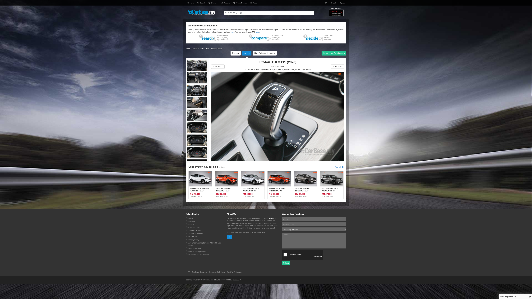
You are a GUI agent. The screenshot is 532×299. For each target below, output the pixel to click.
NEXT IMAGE (338, 66)
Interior (247, 53)
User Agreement (194, 248)
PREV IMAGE (218, 66)
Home (192, 3)
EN (326, 3)
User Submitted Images (264, 53)
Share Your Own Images (334, 53)
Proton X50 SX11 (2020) (277, 62)
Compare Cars (194, 227)
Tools (255, 3)
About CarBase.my (195, 233)
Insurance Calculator (217, 272)
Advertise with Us (194, 230)
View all (338, 167)
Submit (286, 263)
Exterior (235, 53)
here (232, 32)
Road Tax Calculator (234, 272)
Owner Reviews (241, 3)
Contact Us (192, 236)
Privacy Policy (193, 240)
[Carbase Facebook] (229, 237)
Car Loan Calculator (199, 272)
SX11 (207, 48)
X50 (201, 48)
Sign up (342, 3)
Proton (194, 48)
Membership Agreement (197, 251)
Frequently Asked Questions (199, 254)
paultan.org (272, 218)
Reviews (227, 3)
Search (202, 3)
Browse (214, 3)
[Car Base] (201, 12)
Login (334, 3)
